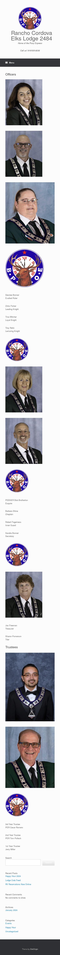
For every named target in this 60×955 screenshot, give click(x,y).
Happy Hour (10, 927)
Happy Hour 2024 (13, 876)
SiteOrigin (34, 949)
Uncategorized (11, 931)
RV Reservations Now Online (18, 884)
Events (8, 923)
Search (8, 857)
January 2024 (11, 910)
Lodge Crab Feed (13, 880)
